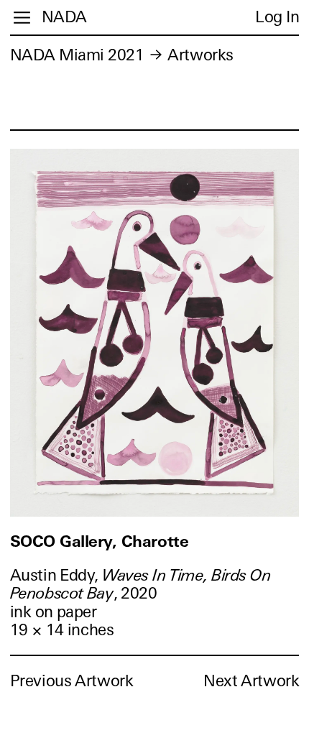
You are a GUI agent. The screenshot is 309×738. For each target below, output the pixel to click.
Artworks (200, 55)
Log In (277, 17)
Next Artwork (251, 681)
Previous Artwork (72, 681)
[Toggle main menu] (22, 17)
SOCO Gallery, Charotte (99, 541)
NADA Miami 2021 (77, 55)
